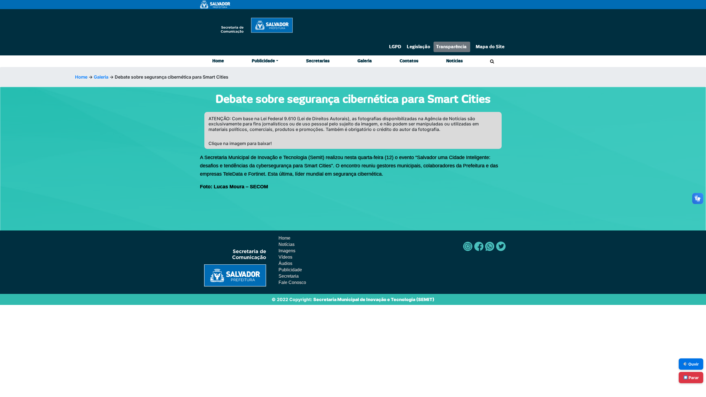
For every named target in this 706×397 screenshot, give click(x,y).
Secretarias (318, 61)
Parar (693, 377)
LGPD (395, 47)
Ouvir (693, 364)
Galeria (364, 61)
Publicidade (263, 61)
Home (218, 61)
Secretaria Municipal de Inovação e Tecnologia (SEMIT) (373, 299)
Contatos (409, 61)
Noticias (454, 61)
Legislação (418, 47)
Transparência (451, 47)
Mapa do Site (490, 47)
